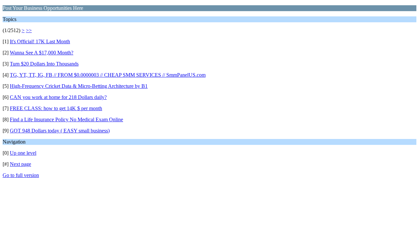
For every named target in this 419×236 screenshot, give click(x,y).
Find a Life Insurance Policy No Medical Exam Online (66, 119)
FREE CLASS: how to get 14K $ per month (56, 108)
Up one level (23, 153)
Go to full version (21, 175)
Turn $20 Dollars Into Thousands (44, 64)
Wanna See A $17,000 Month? (41, 52)
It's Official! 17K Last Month (40, 41)
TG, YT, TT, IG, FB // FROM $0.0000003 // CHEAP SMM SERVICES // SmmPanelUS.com (108, 75)
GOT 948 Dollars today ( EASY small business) (60, 130)
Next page (20, 164)
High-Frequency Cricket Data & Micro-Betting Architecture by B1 (79, 86)
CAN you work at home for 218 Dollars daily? (58, 97)
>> (29, 30)
